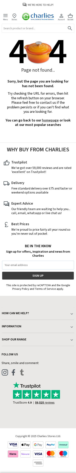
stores (14, 19)
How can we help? (15, 313)
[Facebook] (13, 372)
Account (61, 19)
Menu (5, 19)
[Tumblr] (22, 372)
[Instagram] (5, 372)
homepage (50, 120)
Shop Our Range (14, 339)
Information (11, 326)
